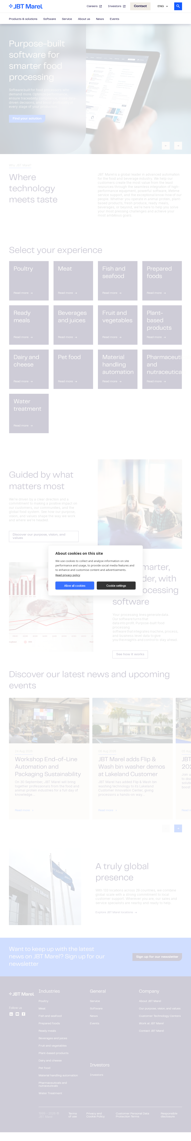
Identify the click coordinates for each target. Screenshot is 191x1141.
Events (114, 19)
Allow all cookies (74, 585)
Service (67, 19)
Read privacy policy (67, 575)
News (100, 19)
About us (84, 19)
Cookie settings (116, 585)
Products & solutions (23, 19)
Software (49, 19)
